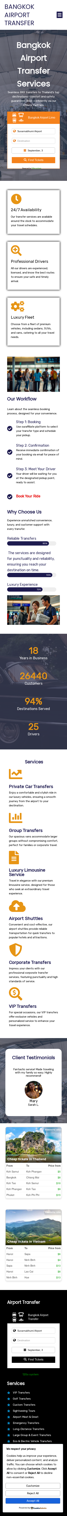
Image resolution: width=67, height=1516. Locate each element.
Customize (32, 1485)
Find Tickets (35, 160)
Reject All (33, 1493)
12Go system (36, 168)
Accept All (33, 1500)
